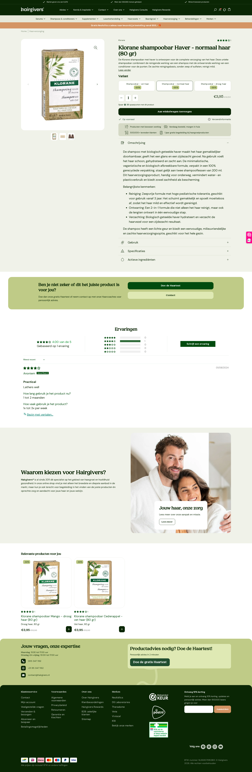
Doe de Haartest (170, 285)
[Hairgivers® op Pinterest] (209, 746)
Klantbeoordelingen (93, 702)
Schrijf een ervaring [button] (198, 343)
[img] (31, 368)
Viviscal (116, 716)
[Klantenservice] (224, 10)
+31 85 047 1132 (35, 668)
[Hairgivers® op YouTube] (220, 746)
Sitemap (86, 719)
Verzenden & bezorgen (28, 713)
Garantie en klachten (57, 716)
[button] (215, 10)
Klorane (121, 40)
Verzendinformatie (221, 119)
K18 (114, 720)
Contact (170, 295)
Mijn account (28, 702)
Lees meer (167, 522)
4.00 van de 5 (61, 342)
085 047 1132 (34, 661)
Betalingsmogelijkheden (32, 726)
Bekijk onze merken (122, 725)
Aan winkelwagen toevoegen (175, 111)
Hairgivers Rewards (92, 706)
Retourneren (58, 709)
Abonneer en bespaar (28, 721)
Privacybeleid (59, 705)
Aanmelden (223, 709)
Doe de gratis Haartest (150, 662)
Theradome (118, 706)
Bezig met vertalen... (40, 414)
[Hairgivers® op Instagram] (214, 746)
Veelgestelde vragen (32, 706)
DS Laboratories (121, 702)
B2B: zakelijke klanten (89, 713)
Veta (114, 711)
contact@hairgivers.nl (39, 675)
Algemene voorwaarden (58, 699)
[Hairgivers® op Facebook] (203, 746)
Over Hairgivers (90, 697)
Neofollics (117, 697)
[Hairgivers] (37, 9)
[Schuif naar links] (97, 84)
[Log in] (220, 10)
